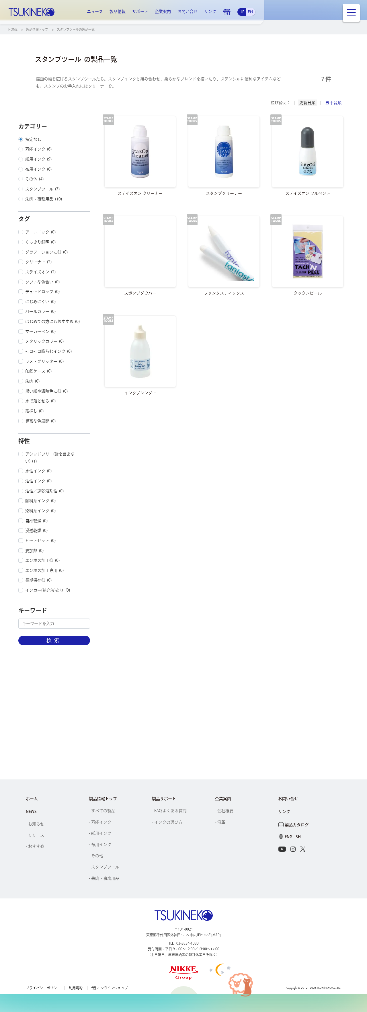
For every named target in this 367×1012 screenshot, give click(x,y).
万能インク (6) (38, 149)
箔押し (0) (34, 411)
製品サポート (164, 799)
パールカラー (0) (40, 311)
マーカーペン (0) (40, 331)
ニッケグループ (183, 973)
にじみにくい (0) (40, 302)
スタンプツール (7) (42, 189)
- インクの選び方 (167, 822)
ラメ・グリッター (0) (44, 361)
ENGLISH (293, 837)
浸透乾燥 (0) (36, 531)
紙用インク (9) (38, 159)
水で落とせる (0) (40, 401)
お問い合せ (187, 11)
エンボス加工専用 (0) (44, 570)
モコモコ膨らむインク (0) (48, 351)
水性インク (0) (38, 471)
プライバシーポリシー (43, 988)
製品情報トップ (103, 799)
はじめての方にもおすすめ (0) (52, 321)
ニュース (95, 11)
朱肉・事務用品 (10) (43, 199)
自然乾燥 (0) (36, 521)
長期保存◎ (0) (38, 580)
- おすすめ (35, 846)
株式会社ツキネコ (31, 12)
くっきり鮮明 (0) (40, 242)
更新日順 (307, 103)
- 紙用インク (100, 833)
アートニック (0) (40, 232)
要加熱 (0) (34, 551)
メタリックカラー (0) (44, 341)
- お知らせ (35, 824)
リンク (210, 11)
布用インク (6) (38, 169)
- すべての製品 (102, 811)
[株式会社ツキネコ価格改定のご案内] (133, 716)
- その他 (96, 856)
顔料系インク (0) (40, 501)
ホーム (32, 799)
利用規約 (76, 988)
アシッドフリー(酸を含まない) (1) (50, 457)
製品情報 (118, 11)
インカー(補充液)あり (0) (47, 590)
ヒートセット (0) (40, 541)
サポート (140, 11)
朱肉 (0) (32, 381)
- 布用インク (100, 845)
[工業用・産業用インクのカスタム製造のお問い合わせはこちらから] (233, 716)
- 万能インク (100, 822)
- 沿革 (220, 822)
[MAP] (216, 935)
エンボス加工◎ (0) (42, 560)
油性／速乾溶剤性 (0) (44, 491)
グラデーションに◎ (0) (46, 252)
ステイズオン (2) (40, 272)
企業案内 (163, 11)
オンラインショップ (227, 12)
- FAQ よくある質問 (169, 811)
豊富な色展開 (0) (40, 421)
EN (250, 11)
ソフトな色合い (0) (42, 282)
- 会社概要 (224, 811)
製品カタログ (297, 825)
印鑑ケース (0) (38, 371)
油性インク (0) (38, 481)
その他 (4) (34, 179)
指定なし (33, 139)
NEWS (31, 812)
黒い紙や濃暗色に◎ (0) (46, 391)
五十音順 (333, 103)
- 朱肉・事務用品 (104, 878)
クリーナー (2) (38, 262)
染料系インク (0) (40, 511)
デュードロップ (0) (42, 292)
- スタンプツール (104, 867)
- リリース (35, 835)
